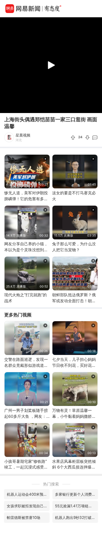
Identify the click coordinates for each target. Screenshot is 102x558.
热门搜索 (51, 484)
